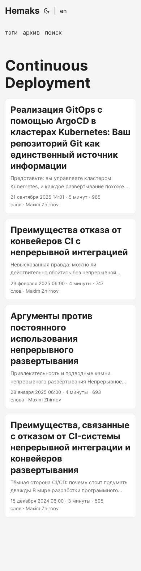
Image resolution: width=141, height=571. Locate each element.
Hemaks (22, 10)
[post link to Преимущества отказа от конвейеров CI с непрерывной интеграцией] (70, 259)
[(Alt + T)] (46, 11)
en (63, 10)
